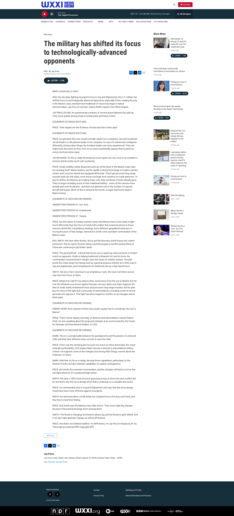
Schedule (60, 22)
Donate (186, 4)
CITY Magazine (161, 22)
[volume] (52, 14)
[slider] (55, 14)
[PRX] (125, 511)
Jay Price (55, 71)
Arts (111, 22)
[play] (44, 14)
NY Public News (126, 22)
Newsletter (47, 22)
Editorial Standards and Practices (138, 496)
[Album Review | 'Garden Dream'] (161, 214)
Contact (97, 490)
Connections (74, 22)
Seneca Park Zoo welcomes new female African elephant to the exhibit (178, 136)
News (100, 22)
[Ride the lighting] (161, 199)
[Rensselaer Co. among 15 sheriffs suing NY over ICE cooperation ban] (161, 43)
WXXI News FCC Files (133, 490)
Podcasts (88, 22)
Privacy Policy (99, 496)
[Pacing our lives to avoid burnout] (161, 86)
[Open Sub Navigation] (95, 22)
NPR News (48, 34)
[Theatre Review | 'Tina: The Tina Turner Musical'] (161, 230)
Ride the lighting (177, 195)
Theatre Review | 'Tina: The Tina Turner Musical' (178, 229)
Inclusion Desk (143, 22)
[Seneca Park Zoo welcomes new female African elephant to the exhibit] (161, 134)
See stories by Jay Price (56, 461)
